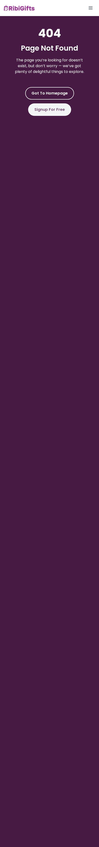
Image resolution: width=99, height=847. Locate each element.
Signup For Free (49, 109)
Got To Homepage (49, 93)
